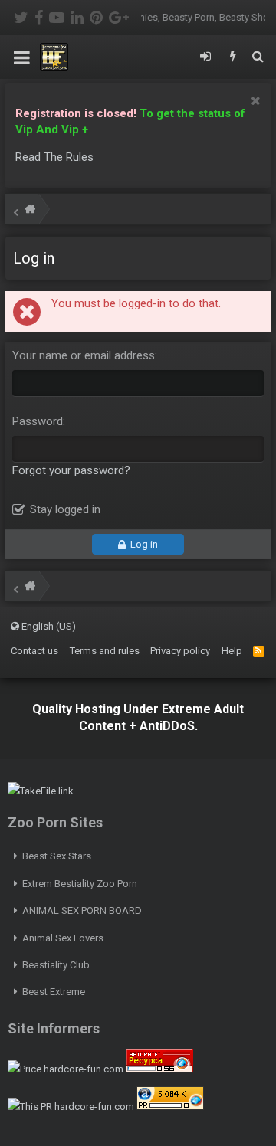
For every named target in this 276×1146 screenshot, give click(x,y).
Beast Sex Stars (56, 856)
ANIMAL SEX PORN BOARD (82, 910)
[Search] (257, 57)
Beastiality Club (56, 965)
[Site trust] (159, 1069)
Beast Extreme (53, 991)
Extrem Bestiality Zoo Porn (79, 883)
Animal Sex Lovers (63, 938)
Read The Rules (54, 157)
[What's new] (233, 57)
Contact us (34, 650)
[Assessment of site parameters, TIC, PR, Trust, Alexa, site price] (170, 1106)
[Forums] (30, 211)
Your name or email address (83, 355)
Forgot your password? (71, 470)
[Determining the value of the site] (65, 1069)
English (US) (47, 626)
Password (37, 421)
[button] (22, 57)
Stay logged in (65, 509)
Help (232, 650)
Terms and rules (105, 650)
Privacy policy (180, 650)
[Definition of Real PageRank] (71, 1106)
